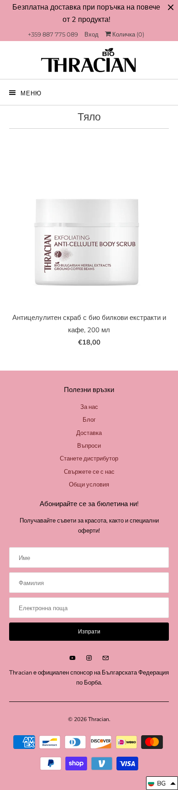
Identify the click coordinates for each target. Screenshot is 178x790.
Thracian (98, 719)
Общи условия (89, 485)
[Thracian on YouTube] (73, 658)
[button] (162, 783)
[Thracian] (89, 60)
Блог (89, 420)
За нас (89, 407)
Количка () (127, 34)
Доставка (89, 433)
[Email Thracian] (105, 658)
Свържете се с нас (89, 472)
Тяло (89, 116)
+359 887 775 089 (53, 34)
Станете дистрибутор (89, 459)
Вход (91, 34)
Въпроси (89, 446)
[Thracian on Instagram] (89, 658)
